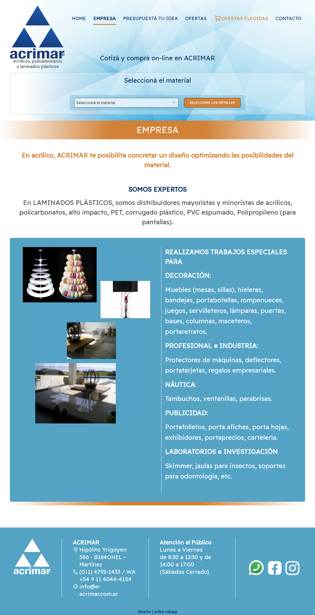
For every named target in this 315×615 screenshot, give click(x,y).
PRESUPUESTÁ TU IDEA (150, 18)
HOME (79, 18)
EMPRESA (104, 18)
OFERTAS (196, 18)
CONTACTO (288, 18)
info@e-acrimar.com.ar (98, 590)
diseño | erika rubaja (157, 611)
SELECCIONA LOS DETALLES (212, 102)
